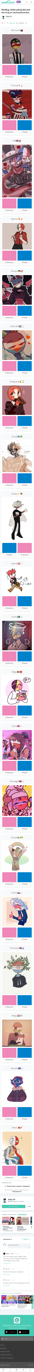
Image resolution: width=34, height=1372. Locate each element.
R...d (7, 1269)
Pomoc (2, 1345)
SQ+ (18, 2)
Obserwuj (12, 23)
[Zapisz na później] (26, 23)
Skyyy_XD (9, 16)
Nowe (3, 1371)
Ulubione (21, 23)
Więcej (30, 1371)
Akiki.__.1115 (9, 1253)
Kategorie (16, 1371)
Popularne (10, 1370)
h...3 (7, 1280)
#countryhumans (22, 1214)
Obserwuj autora (14, 1206)
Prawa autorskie (5, 1351)
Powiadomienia (23, 1371)
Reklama (6, 1339)
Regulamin (3, 1348)
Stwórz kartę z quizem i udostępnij (18, 1186)
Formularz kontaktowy (6, 1358)
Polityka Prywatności (6, 1355)
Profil (29, 1206)
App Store (25, 1332)
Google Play (12, 1332)
